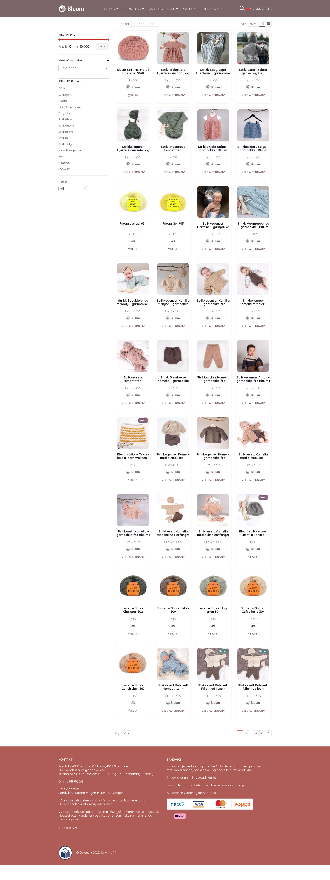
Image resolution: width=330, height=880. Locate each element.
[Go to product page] (133, 48)
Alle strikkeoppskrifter (70, 150)
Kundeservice (69, 827)
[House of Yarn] (133, 241)
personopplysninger (231, 785)
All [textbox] (62, 188)
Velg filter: (68, 68)
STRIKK (109, 9)
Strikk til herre (65, 131)
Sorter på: (122, 24)
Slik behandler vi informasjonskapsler (85, 804)
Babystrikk (64, 113)
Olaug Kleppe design (69, 107)
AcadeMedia (207, 778)
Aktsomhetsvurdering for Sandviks (191, 793)
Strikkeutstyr (65, 144)
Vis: (243, 24)
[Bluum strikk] (173, 87)
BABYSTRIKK (131, 9)
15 (262, 733)
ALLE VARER (262, 8)
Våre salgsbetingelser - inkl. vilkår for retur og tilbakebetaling (101, 800)
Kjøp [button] (134, 95)
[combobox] (72, 188)
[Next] (269, 733)
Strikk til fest (64, 94)
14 (255, 733)
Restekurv (64, 168)
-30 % (61, 88)
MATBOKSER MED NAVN (201, 9)
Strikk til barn (65, 119)
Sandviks (173, 766)
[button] (242, 8)
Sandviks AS (108, 852)
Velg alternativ (173, 95)
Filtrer (103, 46)
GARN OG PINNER (161, 9)
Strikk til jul (64, 138)
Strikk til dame (66, 125)
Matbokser (64, 162)
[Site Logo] (71, 9)
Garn (61, 156)
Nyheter (62, 100)
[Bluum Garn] (133, 87)
